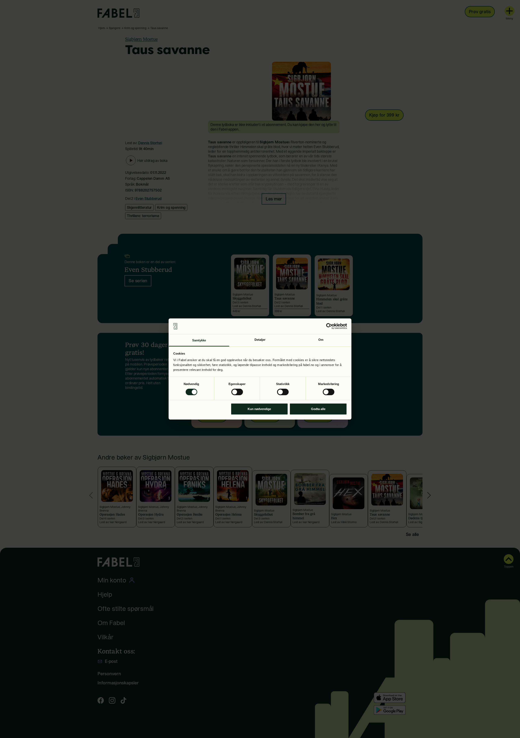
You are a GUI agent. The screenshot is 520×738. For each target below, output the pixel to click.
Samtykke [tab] (199, 340)
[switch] (237, 392)
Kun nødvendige (259, 409)
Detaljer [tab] (260, 339)
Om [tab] (320, 339)
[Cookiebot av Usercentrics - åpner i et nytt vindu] (329, 326)
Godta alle (318, 409)
